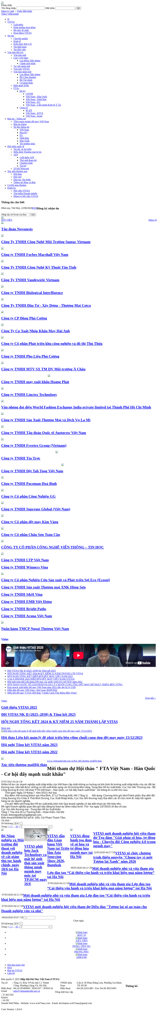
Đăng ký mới (7, 11)
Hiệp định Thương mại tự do (27, 152)
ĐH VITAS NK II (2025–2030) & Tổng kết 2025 (31, 670)
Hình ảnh (5, 728)
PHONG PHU (81, 951)
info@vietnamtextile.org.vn (26, 991)
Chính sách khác (28, 63)
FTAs (16, 88)
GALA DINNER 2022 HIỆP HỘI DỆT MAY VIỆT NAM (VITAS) (41, 679)
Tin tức (10, 35)
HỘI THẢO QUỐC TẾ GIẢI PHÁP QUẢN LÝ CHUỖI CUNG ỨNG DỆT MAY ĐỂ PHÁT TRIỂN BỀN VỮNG (65, 684)
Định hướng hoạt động (24, 27)
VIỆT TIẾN (82, 940)
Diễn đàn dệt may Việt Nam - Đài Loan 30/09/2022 (32, 690)
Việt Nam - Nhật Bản (36, 99)
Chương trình (26, 163)
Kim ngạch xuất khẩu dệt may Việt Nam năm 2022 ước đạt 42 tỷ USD (41, 687)
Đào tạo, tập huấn (22, 179)
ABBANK (81, 957)
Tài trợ (23, 165)
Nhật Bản (24, 138)
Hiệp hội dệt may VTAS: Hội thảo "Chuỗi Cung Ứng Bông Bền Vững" (42, 693)
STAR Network (21, 168)
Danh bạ (11, 188)
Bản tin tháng (20, 124)
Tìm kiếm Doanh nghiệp (25, 193)
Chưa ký (24, 107)
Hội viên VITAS (21, 190)
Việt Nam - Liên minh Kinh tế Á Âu (43, 105)
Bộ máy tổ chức (21, 30)
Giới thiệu (18, 24)
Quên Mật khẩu (24, 11)
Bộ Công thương (28, 77)
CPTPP (29, 94)
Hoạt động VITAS (22, 33)
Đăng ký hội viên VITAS (25, 196)
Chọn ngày (78, 920)
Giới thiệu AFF (27, 157)
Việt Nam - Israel (34, 116)
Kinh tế (17, 41)
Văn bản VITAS (21, 69)
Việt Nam (24, 129)
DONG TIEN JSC (82, 946)
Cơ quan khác (26, 82)
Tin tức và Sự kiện (22, 149)
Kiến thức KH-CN (22, 44)
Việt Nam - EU (33, 102)
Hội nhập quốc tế (15, 146)
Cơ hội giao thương (16, 185)
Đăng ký (153, 220)
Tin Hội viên (19, 49)
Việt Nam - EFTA (34, 113)
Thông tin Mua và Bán (24, 182)
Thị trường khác (27, 143)
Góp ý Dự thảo (20, 58)
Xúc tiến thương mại (17, 171)
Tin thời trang (20, 46)
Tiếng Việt (6, 14)
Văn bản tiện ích (15, 52)
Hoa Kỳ (23, 132)
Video (4, 639)
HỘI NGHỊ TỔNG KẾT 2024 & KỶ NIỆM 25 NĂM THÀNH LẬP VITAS (45, 673)
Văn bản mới (19, 55)
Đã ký (23, 91)
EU (21, 135)
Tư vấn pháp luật (21, 66)
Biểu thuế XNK (21, 85)
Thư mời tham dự (28, 160)
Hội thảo (17, 174)
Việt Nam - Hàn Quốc (36, 96)
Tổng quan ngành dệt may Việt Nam (31, 121)
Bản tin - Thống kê (16, 118)
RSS (34, 208)
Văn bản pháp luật (22, 71)
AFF (15, 154)
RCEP (29, 110)
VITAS (11, 22)
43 (16, 826)
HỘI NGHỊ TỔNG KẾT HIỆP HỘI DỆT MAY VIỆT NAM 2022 (40, 676)
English (15, 14)
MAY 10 (81, 935)
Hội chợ (17, 177)
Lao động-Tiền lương (30, 60)
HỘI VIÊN (6, 220)
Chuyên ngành (20, 38)
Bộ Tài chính (26, 80)
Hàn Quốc (25, 141)
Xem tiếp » (150, 698)
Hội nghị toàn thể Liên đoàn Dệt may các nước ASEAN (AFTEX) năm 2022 (44, 681)
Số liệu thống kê (21, 127)
